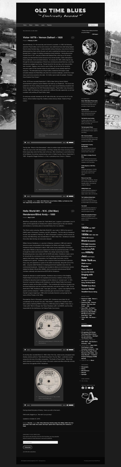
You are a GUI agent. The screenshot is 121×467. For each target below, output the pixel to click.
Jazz (84, 256)
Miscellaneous (85, 370)
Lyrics (42, 25)
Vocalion (84, 291)
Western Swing (92, 292)
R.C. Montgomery (41, 460)
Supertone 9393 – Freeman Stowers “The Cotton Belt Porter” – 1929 (88, 304)
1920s (38, 201)
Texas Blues (91, 286)
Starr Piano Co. (85, 280)
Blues (84, 240)
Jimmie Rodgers (91, 256)
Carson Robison (53, 201)
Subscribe (27, 447)
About (30, 25)
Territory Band (90, 283)
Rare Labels (39, 424)
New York (71, 423)
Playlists (49, 25)
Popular (84, 266)
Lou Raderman (66, 201)
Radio (34, 424)
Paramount (88, 263)
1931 (90, 235)
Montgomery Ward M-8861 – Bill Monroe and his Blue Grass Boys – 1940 (89, 313)
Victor (42, 202)
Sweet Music (92, 280)
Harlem (83, 252)
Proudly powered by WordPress (92, 460)
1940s (83, 238)
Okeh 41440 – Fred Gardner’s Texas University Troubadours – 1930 (89, 347)
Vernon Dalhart (36, 202)
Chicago (84, 244)
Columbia (92, 244)
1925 (41, 201)
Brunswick (91, 241)
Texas (84, 285)
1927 (93, 228)
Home (24, 25)
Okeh (30, 424)
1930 (38, 423)
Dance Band (88, 246)
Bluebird (91, 238)
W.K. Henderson (67, 424)
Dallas (83, 246)
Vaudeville (84, 289)
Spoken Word (52, 424)
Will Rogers (95, 34)
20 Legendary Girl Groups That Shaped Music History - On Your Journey (89, 334)
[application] (49, 142)
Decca (94, 246)
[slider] (71, 142)
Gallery (37, 25)
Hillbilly (60, 201)
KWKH (66, 423)
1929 (86, 231)
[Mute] (67, 142)
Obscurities (26, 424)
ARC (87, 238)
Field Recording (53, 423)
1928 (83, 231)
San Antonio (90, 272)
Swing (83, 282)
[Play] (25, 142)
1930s (41, 423)
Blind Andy (46, 201)
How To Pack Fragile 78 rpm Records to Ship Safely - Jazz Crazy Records (89, 352)
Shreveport (45, 424)
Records (30, 201)
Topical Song (29, 202)
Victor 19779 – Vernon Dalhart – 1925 (43, 37)
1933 (97, 235)
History (83, 369)
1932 (93, 235)
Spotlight (83, 374)
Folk (59, 423)
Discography (84, 367)
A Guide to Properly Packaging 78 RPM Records (89, 356)
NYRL (94, 260)
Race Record (87, 269)
